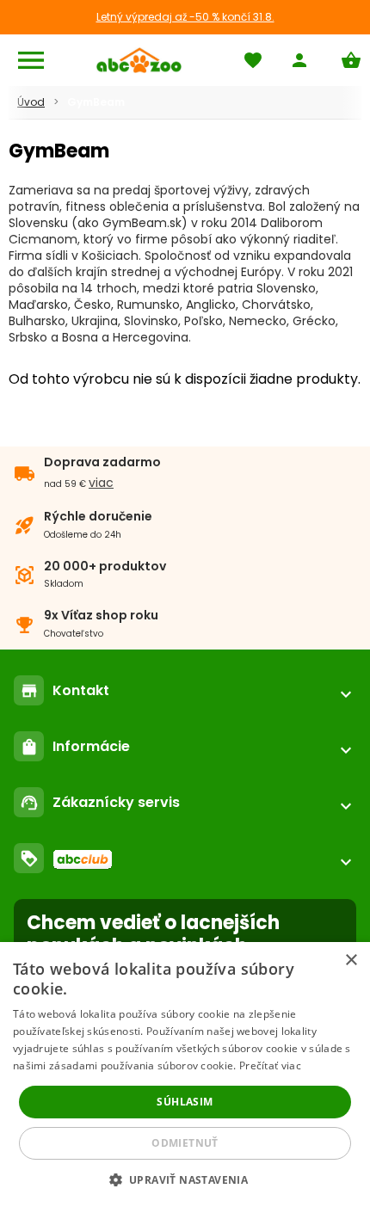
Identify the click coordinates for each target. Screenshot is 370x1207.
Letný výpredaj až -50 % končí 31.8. (185, 16)
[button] (185, 1179)
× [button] (350, 960)
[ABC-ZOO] (139, 60)
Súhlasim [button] (185, 1101)
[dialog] (185, 1074)
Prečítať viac (270, 1065)
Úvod (31, 102)
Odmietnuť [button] (185, 1143)
